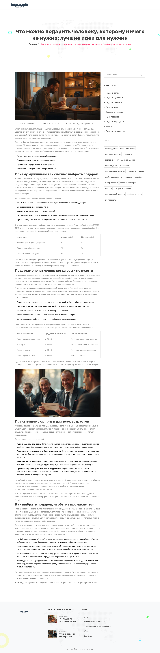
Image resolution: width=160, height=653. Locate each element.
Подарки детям (112, 93)
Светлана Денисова (26, 123)
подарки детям (111, 165)
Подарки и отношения (115, 131)
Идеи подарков (112, 117)
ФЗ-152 (87, 631)
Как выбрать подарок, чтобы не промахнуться (36, 168)
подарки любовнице (135, 171)
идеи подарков (111, 148)
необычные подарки (57, 582)
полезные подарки (75, 582)
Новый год (138, 177)
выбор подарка (111, 183)
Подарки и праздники (115, 121)
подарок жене (129, 154)
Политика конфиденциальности (97, 626)
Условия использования (94, 621)
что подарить (42, 582)
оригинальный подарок (115, 194)
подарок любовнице (122, 188)
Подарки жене (112, 107)
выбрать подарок (134, 194)
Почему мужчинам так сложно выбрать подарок (37, 156)
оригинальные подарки (115, 171)
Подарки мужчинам (84, 123)
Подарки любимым (114, 102)
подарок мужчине (27, 582)
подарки (128, 177)
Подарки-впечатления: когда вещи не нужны (36, 160)
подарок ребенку (112, 160)
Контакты (88, 636)
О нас (86, 617)
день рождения (128, 160)
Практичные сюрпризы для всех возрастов (35, 164)
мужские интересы (92, 582)
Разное (109, 126)
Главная (33, 44)
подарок (108, 188)
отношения (124, 165)
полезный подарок (128, 183)
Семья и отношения (114, 112)
